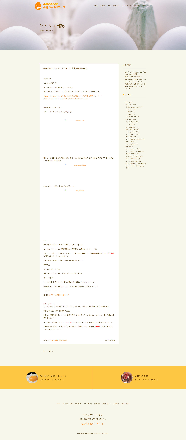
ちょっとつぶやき (131, 132)
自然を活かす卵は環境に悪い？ (133, 76)
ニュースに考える (131, 144)
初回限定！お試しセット (52, 376)
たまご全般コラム (131, 127)
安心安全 (128, 146)
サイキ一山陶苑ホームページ (59, 295)
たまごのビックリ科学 (132, 149)
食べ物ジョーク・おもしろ (133, 156)
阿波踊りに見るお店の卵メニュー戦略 (135, 84)
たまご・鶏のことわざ (132, 161)
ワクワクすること (131, 122)
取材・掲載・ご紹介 (131, 129)
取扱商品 (116, 6)
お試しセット (146, 6)
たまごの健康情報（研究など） (134, 139)
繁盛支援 (137, 6)
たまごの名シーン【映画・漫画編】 (135, 166)
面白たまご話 (63, 340)
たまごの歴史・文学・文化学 (133, 151)
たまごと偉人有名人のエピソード (135, 163)
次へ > (51, 351)
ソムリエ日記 (126, 6)
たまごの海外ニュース (132, 134)
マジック (130, 124)
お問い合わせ (142, 376)
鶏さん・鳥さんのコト (132, 158)
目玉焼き (130, 111)
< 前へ (43, 351)
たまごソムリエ (105, 6)
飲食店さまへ (129, 136)
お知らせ (127, 102)
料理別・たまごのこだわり (133, 107)
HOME (95, 6)
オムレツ (130, 114)
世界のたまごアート (131, 153)
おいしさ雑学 (129, 141)
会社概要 (116, 404)
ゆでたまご (130, 109)
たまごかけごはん (132, 116)
